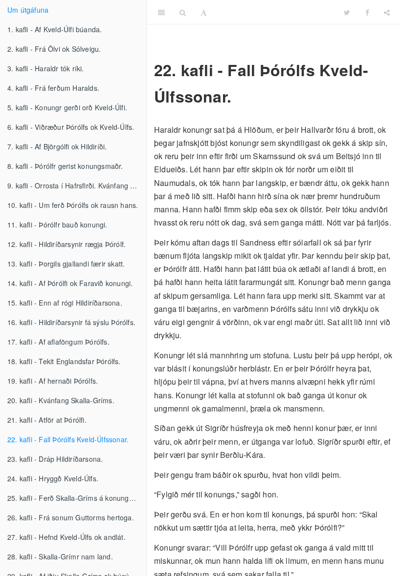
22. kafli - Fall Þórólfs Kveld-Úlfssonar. (68, 439)
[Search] (182, 12)
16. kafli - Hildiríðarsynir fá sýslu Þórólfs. (71, 322)
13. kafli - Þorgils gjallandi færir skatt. (66, 263)
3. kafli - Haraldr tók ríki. (45, 68)
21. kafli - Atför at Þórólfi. (47, 420)
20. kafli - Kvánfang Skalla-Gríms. (60, 400)
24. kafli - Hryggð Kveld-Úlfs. (52, 478)
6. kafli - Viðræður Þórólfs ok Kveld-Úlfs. (70, 127)
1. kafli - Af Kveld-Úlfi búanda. (54, 29)
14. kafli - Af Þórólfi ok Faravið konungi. (70, 283)
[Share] (387, 12)
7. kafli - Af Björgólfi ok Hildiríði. (57, 146)
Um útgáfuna (27, 10)
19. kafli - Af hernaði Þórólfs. (52, 381)
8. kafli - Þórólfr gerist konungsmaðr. (65, 166)
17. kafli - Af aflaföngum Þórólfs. (58, 342)
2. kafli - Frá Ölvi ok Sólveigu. (54, 49)
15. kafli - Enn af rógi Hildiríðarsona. (64, 303)
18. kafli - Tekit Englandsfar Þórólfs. (64, 361)
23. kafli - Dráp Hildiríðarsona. (55, 459)
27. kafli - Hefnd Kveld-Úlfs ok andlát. (66, 537)
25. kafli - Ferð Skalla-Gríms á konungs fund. (76, 498)
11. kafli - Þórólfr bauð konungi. (57, 224)
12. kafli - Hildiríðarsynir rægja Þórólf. (66, 244)
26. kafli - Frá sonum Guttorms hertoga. (70, 517)
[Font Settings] (203, 12)
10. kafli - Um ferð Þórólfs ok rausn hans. (72, 205)
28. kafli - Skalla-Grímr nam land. (60, 556)
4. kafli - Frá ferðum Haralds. (53, 88)
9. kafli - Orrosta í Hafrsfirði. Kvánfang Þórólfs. (76, 185)
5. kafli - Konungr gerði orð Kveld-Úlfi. (67, 107)
